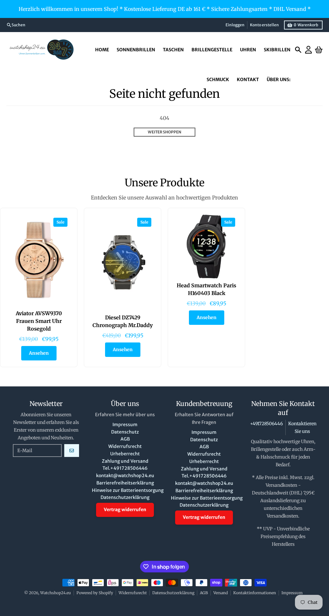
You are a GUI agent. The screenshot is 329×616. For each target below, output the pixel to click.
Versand (220, 592)
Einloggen (235, 24)
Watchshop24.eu (55, 592)
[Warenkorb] (319, 50)
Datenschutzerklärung (173, 592)
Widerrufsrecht (133, 592)
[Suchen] (298, 50)
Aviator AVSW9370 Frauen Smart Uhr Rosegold (39, 321)
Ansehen (39, 353)
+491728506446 (266, 423)
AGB (204, 592)
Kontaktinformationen (254, 592)
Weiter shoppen (164, 132)
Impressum (292, 592)
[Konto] (308, 50)
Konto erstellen (264, 24)
